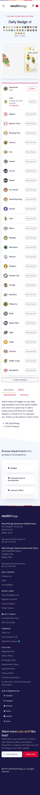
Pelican (12, 256)
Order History (8, 608)
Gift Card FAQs (8, 622)
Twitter (9, 711)
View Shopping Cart (10, 595)
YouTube (9, 716)
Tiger (11, 332)
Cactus (12, 142)
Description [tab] (9, 389)
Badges (14, 468)
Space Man (14, 323)
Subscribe (32, 754)
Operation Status (9, 641)
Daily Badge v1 (20, 22)
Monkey (12, 237)
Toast (11, 342)
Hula (11, 218)
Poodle (12, 285)
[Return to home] (19, 5)
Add (33, 89)
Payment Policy (8, 668)
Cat (10, 152)
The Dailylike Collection (20, 16)
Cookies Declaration (11, 677)
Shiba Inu (13, 304)
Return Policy (7, 655)
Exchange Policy (9, 660)
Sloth (11, 313)
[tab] (2, 79)
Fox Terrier (13, 189)
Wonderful (13, 370)
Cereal (12, 161)
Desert (12, 180)
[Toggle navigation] (3, 6)
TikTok (8, 721)
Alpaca (12, 114)
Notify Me (14, 105)
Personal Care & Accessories (16, 479)
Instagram (10, 701)
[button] (20, 59)
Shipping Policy (8, 651)
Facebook (9, 696)
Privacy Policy (8, 673)
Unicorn (12, 351)
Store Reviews (8, 637)
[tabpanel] (20, 414)
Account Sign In (8, 603)
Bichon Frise (14, 123)
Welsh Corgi (14, 361)
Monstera (13, 247)
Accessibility (7, 585)
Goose (12, 208)
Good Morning (15, 199)
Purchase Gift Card (10, 618)
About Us (6, 632)
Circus (12, 171)
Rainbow (13, 294)
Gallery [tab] (21, 389)
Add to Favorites (21, 380)
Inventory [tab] (24, 395)
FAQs (4, 580)
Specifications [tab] (10, 395)
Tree (11, 98)
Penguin (12, 266)
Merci (11, 228)
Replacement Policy (10, 664)
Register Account (9, 599)
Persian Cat (14, 275)
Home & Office (17, 490)
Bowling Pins (14, 133)
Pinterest (9, 706)
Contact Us (7, 576)
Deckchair (13, 87)
